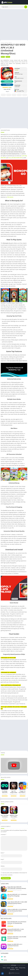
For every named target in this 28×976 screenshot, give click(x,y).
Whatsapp (24, 95)
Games (6, 42)
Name (2, 853)
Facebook (3, 95)
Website (3, 866)
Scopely (16, 70)
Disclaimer (12, 969)
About (12, 967)
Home (2, 42)
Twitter (8, 95)
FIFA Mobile (10, 197)
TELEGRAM (8, 84)
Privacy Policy (22, 967)
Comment (3, 834)
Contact (8, 967)
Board (10, 42)
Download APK (8, 81)
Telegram (19, 95)
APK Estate (13, 965)
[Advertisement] (14, 25)
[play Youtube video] (14, 765)
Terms (17, 969)
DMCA (16, 967)
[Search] (25, 6)
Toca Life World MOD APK (15, 157)
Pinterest (14, 95)
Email (2, 859)
